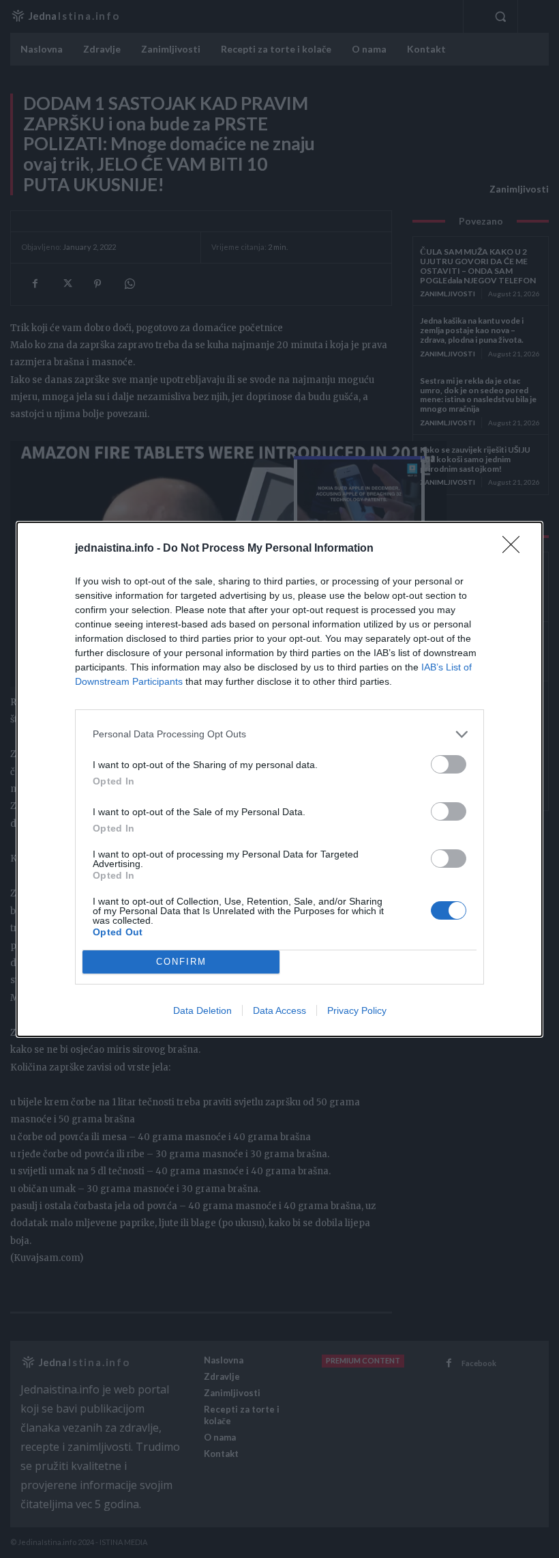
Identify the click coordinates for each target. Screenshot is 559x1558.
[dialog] (279, 779)
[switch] (448, 764)
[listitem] (279, 734)
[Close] (515, 549)
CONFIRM (181, 962)
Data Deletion (202, 1010)
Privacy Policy (357, 1010)
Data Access (279, 1010)
